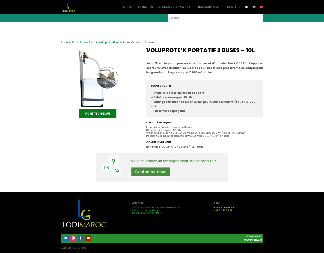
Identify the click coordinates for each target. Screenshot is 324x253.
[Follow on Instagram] (73, 238)
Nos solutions (208, 7)
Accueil (128, 7)
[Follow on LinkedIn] (66, 238)
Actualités (145, 7)
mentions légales (253, 240)
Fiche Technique (97, 114)
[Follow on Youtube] (88, 238)
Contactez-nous (150, 171)
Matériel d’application (104, 42)
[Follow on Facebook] (81, 238)
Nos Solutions (80, 42)
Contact (233, 7)
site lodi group (254, 236)
